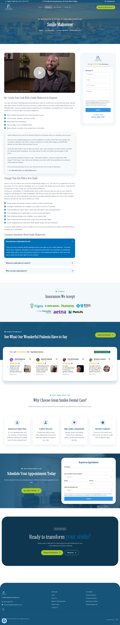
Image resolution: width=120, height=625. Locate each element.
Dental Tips (68, 7)
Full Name (67, 467)
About (40, 7)
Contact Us (111, 1)
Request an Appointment (105, 7)
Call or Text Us (31, 490)
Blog (117, 619)
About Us (70, 552)
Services (47, 7)
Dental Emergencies (92, 604)
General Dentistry (91, 595)
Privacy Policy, (95, 102)
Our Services (49, 30)
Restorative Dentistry (92, 601)
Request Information (51, 552)
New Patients (57, 7)
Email (66, 480)
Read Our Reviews (104, 335)
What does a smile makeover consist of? (18, 263)
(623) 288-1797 (23, 1)
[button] (39, 73)
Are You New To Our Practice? (73, 475)
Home (41, 30)
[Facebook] (3, 609)
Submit (98, 110)
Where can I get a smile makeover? (16, 271)
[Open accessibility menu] (4, 620)
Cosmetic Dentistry (62, 30)
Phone (91, 482)
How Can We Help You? (71, 488)
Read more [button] (13, 374)
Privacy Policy (110, 619)
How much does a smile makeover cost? (18, 241)
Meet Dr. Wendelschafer (59, 601)
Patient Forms (55, 604)
